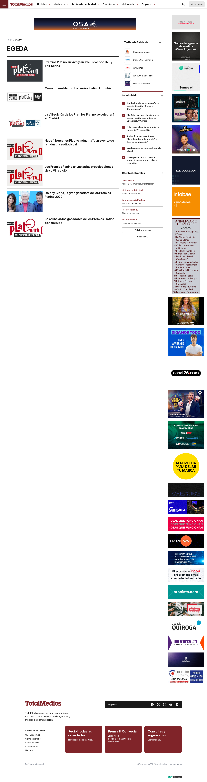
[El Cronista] (186, 592)
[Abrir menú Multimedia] (137, 4)
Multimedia (128, 4)
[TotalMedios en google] (164, 704)
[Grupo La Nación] (186, 170)
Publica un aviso (143, 230)
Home (10, 39)
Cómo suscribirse (33, 738)
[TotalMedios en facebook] (152, 704)
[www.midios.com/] (186, 46)
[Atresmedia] (186, 404)
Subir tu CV (142, 236)
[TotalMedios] (47, 704)
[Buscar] (183, 4)
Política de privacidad (34, 764)
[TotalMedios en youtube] (170, 704)
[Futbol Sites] (186, 435)
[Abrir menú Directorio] (117, 4)
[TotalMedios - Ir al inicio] (21, 4)
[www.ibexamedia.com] (186, 507)
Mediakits (59, 4)
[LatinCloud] (186, 659)
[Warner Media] (186, 311)
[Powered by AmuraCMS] (175, 777)
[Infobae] (186, 201)
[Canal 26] (186, 373)
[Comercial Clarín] (186, 609)
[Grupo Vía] (186, 541)
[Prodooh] (186, 575)
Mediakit (29, 750)
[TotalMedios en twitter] (158, 704)
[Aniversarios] (186, 256)
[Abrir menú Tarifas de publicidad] (99, 4)
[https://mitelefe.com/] (186, 139)
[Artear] (186, 558)
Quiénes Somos (32, 734)
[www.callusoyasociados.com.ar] (186, 676)
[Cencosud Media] (186, 77)
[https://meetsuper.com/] (186, 524)
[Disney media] (186, 108)
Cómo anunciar (32, 742)
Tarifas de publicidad (84, 4)
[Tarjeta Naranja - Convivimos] (186, 643)
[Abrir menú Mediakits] (68, 4)
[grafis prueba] (186, 22)
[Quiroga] (186, 626)
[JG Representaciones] (186, 466)
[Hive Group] (186, 490)
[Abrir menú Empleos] (154, 4)
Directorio (109, 4)
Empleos (147, 4)
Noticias (42, 4)
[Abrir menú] (4, 4)
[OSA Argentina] (85, 24)
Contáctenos (31, 746)
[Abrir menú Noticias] (49, 4)
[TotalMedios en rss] (177, 704)
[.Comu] (186, 342)
